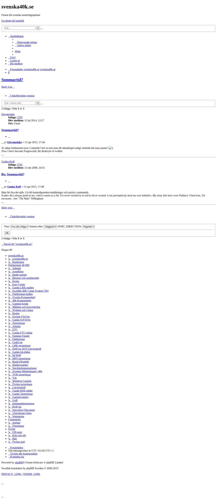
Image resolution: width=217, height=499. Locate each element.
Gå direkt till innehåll (12, 20)
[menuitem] (26, 42)
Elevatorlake (8, 114)
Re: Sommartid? (12, 174)
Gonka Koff (7, 161)
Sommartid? (12, 79)
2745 (19, 164)
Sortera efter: (36, 226)
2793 (19, 117)
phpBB (19, 462)
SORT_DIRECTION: (70, 226)
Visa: (7, 226)
